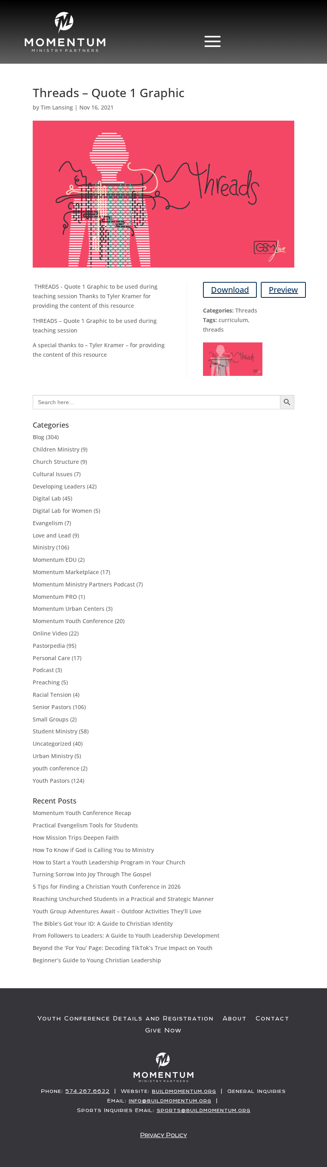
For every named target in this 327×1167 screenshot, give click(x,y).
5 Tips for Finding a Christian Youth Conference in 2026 (107, 886)
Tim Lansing (57, 107)
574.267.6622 (87, 1091)
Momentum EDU (55, 559)
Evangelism (48, 523)
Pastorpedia (49, 645)
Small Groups (51, 719)
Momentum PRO (55, 596)
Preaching (46, 682)
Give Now (163, 1030)
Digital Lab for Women (62, 510)
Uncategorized (52, 743)
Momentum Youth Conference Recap (82, 813)
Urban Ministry (53, 756)
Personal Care (51, 658)
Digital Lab (47, 498)
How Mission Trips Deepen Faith (76, 837)
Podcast (43, 670)
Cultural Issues (53, 474)
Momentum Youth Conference (73, 621)
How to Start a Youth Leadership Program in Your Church (109, 862)
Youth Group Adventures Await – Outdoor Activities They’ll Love (117, 911)
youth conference (56, 768)
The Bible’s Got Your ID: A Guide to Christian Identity (103, 923)
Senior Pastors (52, 707)
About (235, 1018)
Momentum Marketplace (66, 572)
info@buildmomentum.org (170, 1100)
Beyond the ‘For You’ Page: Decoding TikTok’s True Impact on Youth (123, 948)
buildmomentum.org (184, 1091)
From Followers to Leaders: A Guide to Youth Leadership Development (126, 935)
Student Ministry (55, 731)
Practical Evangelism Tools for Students (85, 825)
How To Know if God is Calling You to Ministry (93, 850)
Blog (38, 437)
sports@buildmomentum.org (203, 1110)
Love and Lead (52, 535)
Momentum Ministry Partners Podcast (84, 584)
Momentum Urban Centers (68, 608)
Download (230, 289)
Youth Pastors (51, 780)
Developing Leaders (59, 486)
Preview (283, 289)
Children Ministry (56, 449)
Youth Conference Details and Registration (125, 1018)
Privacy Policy (163, 1135)
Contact (273, 1018)
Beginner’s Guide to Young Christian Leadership (97, 960)
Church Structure (56, 461)
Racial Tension (52, 694)
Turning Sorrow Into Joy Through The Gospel (92, 874)
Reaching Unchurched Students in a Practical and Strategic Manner (123, 899)
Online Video (50, 633)
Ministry (44, 547)
